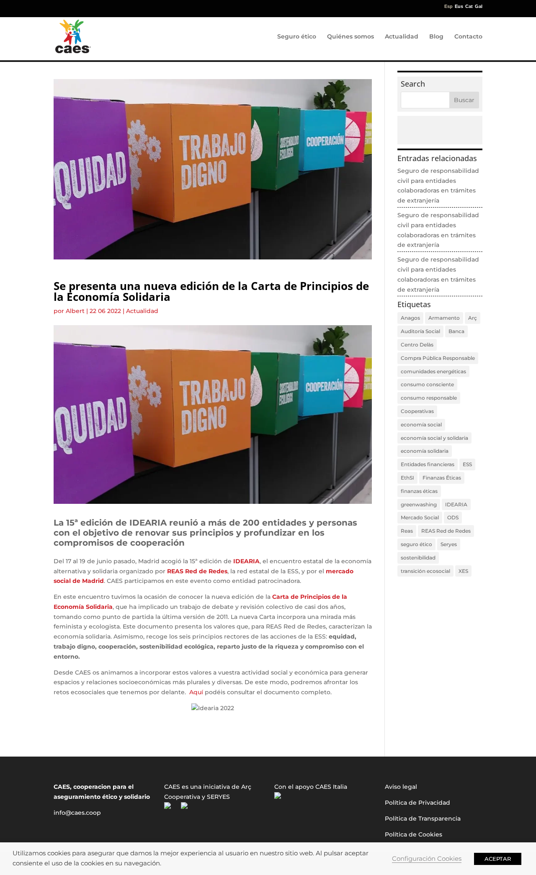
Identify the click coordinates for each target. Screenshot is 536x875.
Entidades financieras (427, 464)
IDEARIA (456, 504)
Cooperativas (417, 411)
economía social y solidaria (434, 438)
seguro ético (416, 544)
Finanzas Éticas (442, 478)
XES (463, 571)
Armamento (444, 318)
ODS (453, 517)
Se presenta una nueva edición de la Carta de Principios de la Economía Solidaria (211, 291)
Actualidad (401, 36)
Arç (472, 318)
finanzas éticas (419, 491)
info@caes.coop (77, 812)
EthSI (407, 478)
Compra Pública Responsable (438, 358)
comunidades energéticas (433, 371)
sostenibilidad (418, 557)
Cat (469, 6)
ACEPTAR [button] (497, 858)
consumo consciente (427, 384)
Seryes (449, 544)
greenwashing (419, 504)
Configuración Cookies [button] (426, 858)
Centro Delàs (417, 344)
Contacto (468, 36)
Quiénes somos (350, 36)
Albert (75, 311)
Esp (448, 6)
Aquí (196, 692)
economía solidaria (424, 451)
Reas (407, 531)
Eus (459, 6)
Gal (478, 6)
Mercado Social (420, 517)
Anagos (410, 318)
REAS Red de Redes (446, 531)
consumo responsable (429, 398)
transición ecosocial (425, 571)
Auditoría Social (420, 331)
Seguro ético (296, 36)
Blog (436, 36)
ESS (467, 464)
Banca (456, 331)
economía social (421, 424)
